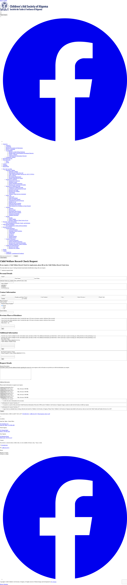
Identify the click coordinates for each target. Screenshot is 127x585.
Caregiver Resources (11, 239)
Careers (4, 163)
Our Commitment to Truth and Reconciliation (16, 225)
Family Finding (12, 219)
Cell (4, 308)
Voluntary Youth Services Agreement (17, 194)
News (7, 161)
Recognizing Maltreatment (15, 176)
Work (4, 307)
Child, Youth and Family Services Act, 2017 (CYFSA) (21, 174)
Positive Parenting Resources (15, 183)
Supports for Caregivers (11, 179)
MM (2, 285)
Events (7, 162)
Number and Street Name (21, 297)
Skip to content (3, 0)
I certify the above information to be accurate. (13, 400)
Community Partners (10, 157)
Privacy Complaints (10, 149)
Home (4, 305)
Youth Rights (12, 192)
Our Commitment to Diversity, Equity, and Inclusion (18, 223)
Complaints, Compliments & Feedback (15, 253)
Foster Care (8, 195)
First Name (17, 278)
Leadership (8, 146)
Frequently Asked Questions (15, 231)
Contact (5, 250)
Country (25, 298)
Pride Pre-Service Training (15, 203)
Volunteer (5, 165)
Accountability (9, 150)
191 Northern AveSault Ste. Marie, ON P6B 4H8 (7, 424)
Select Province (81, 297)
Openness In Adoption (14, 213)
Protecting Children (10, 170)
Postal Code (102, 297)
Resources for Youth (13, 190)
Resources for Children (14, 191)
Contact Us (8, 252)
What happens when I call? (43, 413)
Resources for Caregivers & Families (17, 184)
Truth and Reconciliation (8, 224)
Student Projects (12, 237)
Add (2, 328)
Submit (2, 411)
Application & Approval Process (16, 200)
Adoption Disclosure (13, 215)
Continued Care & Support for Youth (17, 188)
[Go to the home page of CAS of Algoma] (24, 10)
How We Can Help (7, 169)
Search (4, 14)
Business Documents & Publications (14, 148)
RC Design (53, 581)
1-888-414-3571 (33, 413)
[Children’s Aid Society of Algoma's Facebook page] (65, 141)
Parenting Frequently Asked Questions (18, 244)
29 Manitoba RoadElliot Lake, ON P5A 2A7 (6, 437)
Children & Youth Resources (12, 245)
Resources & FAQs (7, 227)
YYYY (3, 288)
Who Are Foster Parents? (14, 199)
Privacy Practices (4, 584)
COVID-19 (11, 233)
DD (2, 286)
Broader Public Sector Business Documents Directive (21, 153)
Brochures (11, 235)
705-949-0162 (25, 413)
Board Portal (6, 166)
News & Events (6, 159)
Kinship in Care (12, 202)
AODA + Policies (13, 154)
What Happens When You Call (16, 173)
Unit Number (44, 297)
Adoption (8, 207)
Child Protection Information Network (18, 156)
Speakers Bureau (13, 236)
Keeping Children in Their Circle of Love (18, 220)
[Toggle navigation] (0, 12)
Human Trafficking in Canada (16, 178)
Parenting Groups (13, 182)
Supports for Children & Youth (13, 186)
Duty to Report (12, 175)
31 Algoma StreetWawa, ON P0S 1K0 (5, 431)
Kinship (8, 216)
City (62, 297)
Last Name (36, 278)
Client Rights (12, 232)
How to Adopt (12, 210)
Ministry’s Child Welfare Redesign (17, 152)
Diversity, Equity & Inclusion (10, 221)
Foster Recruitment (13, 198)
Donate (4, 249)
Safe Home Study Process (15, 204)
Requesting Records (7, 158)
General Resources (10, 228)
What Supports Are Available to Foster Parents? (20, 206)
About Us (5, 144)
